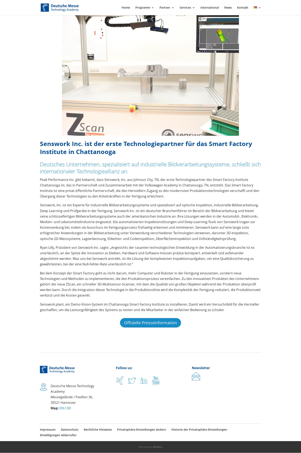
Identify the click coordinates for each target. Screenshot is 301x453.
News (228, 7)
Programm (142, 7)
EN (62, 408)
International (209, 7)
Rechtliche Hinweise (98, 429)
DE (69, 408)
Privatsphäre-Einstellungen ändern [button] (141, 429)
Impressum (47, 429)
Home (126, 7)
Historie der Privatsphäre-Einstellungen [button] (199, 429)
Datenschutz (69, 429)
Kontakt (242, 7)
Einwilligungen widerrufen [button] (58, 435)
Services (185, 7)
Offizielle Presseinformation (150, 322)
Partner (165, 7)
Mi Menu (158, 446)
